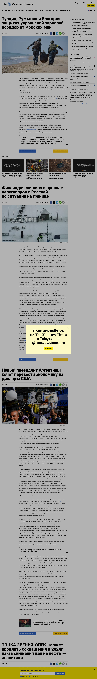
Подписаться (48, 348)
